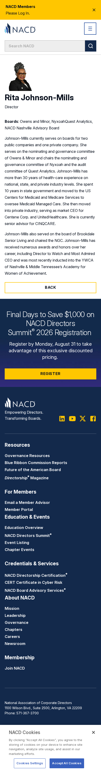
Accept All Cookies (66, 763)
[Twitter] (82, 418)
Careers (12, 636)
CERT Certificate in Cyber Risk (33, 582)
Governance (16, 622)
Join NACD (15, 668)
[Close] (93, 732)
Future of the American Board (33, 469)
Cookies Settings (29, 763)
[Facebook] (93, 418)
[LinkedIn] (62, 418)
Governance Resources (27, 455)
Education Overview (24, 527)
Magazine (27, 478)
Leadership (15, 615)
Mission (12, 608)
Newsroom (15, 643)
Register (50, 373)
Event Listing (17, 542)
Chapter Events (19, 549)
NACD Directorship (36, 575)
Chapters (13, 629)
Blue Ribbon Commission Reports (36, 462)
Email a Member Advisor (27, 502)
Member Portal (19, 509)
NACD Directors (28, 535)
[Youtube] (72, 418)
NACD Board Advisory (35, 590)
